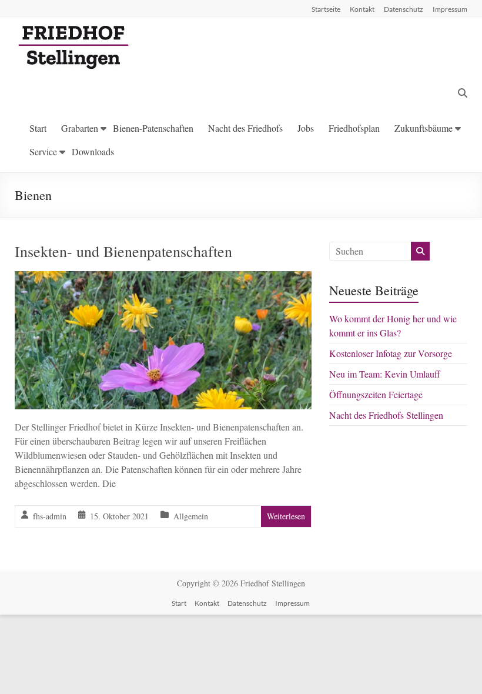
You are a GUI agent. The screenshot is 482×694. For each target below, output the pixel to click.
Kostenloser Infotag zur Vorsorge (390, 353)
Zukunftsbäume (423, 128)
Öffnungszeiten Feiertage (376, 394)
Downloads (93, 151)
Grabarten (79, 128)
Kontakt (362, 9)
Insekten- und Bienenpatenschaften (123, 251)
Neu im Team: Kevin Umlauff (384, 374)
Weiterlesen (286, 516)
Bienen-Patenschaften (153, 128)
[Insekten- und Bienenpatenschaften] (163, 279)
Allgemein (190, 516)
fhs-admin (49, 516)
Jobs (305, 128)
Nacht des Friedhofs (245, 128)
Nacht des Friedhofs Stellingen (386, 415)
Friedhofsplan (354, 128)
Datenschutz (403, 9)
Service (43, 151)
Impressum (450, 9)
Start (37, 128)
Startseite (326, 9)
